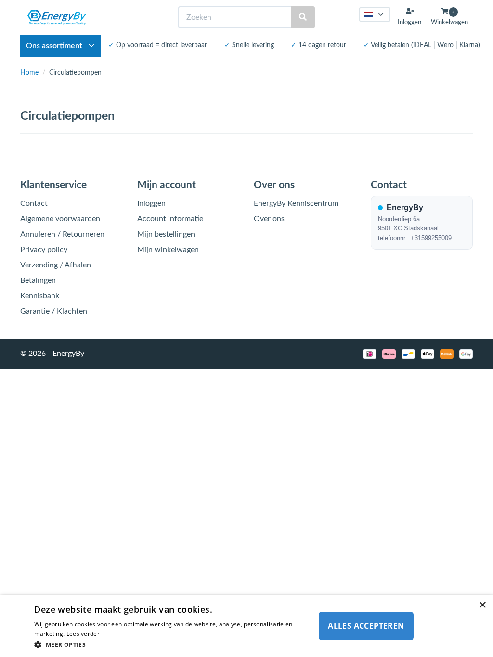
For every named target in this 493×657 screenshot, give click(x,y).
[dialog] (246, 626)
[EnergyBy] (56, 17)
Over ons (269, 219)
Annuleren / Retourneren (62, 234)
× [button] (482, 605)
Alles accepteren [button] (366, 625)
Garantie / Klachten (53, 311)
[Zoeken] (303, 17)
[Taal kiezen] (375, 14)
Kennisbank (39, 296)
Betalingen (38, 280)
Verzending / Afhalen (55, 265)
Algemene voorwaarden (60, 219)
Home (29, 72)
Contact (34, 203)
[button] (170, 644)
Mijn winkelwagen (168, 249)
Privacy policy (43, 249)
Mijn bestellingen (166, 234)
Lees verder (83, 634)
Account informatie (170, 219)
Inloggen (151, 203)
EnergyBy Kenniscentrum (296, 203)
